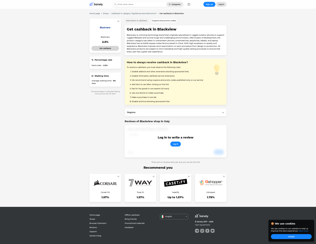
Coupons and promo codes (164, 21)
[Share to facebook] (207, 231)
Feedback (129, 227)
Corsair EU (105, 192)
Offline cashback (132, 215)
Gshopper (210, 192)
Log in (175, 144)
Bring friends (131, 219)
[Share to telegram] (197, 231)
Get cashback (105, 47)
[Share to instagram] (202, 231)
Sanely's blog (95, 236)
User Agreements (202, 225)
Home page (94, 215)
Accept (291, 236)
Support (93, 231)
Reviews (93, 227)
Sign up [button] (209, 4)
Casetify (175, 192)
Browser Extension (97, 223)
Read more (303, 231)
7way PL (140, 192)
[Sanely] (96, 4)
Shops (92, 219)
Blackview (105, 37)
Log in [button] (221, 4)
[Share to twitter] (213, 231)
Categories (176, 4)
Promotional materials (135, 223)
